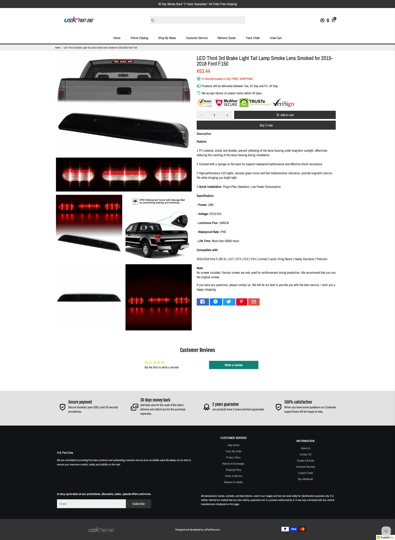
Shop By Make (167, 38)
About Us (305, 448)
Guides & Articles (305, 460)
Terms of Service (233, 476)
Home (116, 38)
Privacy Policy (233, 457)
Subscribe (138, 503)
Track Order (253, 38)
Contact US (305, 454)
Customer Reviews (305, 466)
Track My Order (233, 451)
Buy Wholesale (305, 479)
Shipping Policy (233, 470)
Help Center (233, 445)
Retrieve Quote (226, 38)
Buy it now (266, 125)
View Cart (276, 38)
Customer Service (197, 38)
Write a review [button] (234, 365)
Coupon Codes (305, 473)
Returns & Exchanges (233, 463)
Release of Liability (233, 482)
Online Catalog (139, 38)
